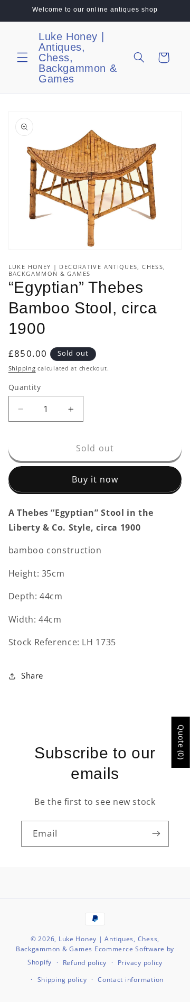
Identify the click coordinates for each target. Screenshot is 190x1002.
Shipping (22, 368)
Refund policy (85, 963)
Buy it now (95, 479)
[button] (22, 57)
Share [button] (32, 675)
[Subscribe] (156, 834)
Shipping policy (62, 980)
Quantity (24, 387)
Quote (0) (181, 742)
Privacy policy (140, 963)
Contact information (131, 980)
